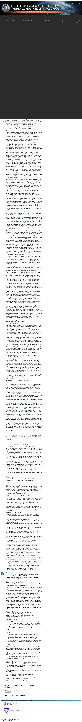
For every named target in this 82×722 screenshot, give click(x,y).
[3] (35, 128)
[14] (21, 243)
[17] (11, 263)
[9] (36, 193)
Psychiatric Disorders (8, 704)
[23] (24, 321)
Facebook (5, 122)
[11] (20, 214)
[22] (31, 317)
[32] (27, 380)
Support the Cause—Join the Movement (12, 710)
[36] (41, 421)
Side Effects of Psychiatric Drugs (10, 703)
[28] (12, 360)
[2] (6, 442)
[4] (15, 150)
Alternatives (48, 20)
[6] (18, 177)
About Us (63, 21)
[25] (25, 335)
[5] (34, 172)
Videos (68, 20)
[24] (12, 331)
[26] (41, 344)
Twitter (4, 123)
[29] (7, 366)
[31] (12, 378)
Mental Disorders (28, 20)
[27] (20, 356)
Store (73, 20)
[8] (28, 188)
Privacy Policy (7, 713)
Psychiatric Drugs (8, 20)
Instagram (5, 121)
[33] (25, 409)
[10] (16, 196)
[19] (39, 276)
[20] (15, 289)
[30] (24, 371)
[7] (10, 182)
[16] (28, 254)
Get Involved (6, 709)
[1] (6, 435)
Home (5, 702)
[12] (34, 235)
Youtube (4, 120)
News (39, 17)
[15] (15, 245)
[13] (24, 240)
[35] (20, 416)
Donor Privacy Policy (8, 714)
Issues (44, 17)
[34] (13, 414)
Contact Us (78, 21)
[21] (34, 302)
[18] (36, 270)
